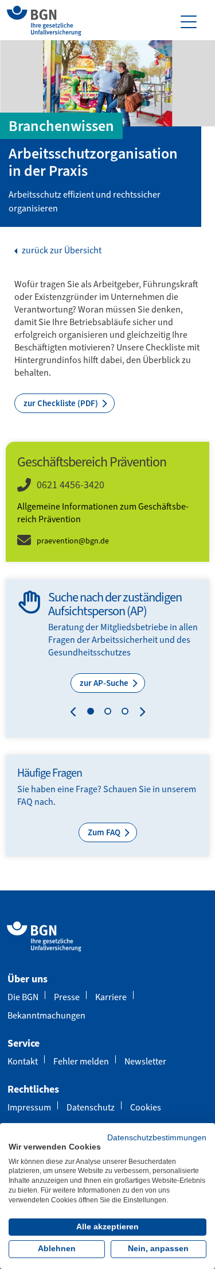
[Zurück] (76, 713)
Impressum (29, 1107)
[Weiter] (139, 713)
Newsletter (145, 1061)
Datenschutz (91, 1107)
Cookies (145, 1107)
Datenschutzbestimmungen (156, 1137)
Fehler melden (81, 1061)
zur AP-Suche (105, 683)
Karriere (111, 997)
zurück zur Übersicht (60, 250)
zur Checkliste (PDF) (62, 403)
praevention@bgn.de (73, 540)
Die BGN (22, 997)
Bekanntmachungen (46, 1015)
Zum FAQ (105, 832)
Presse (67, 997)
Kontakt (22, 1061)
